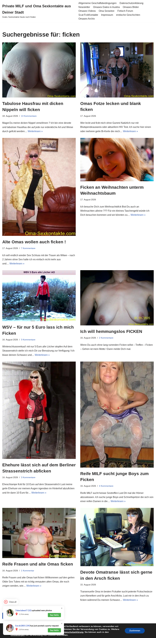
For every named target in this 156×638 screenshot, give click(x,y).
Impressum (107, 15)
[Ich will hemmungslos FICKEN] (117, 297)
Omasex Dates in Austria (106, 7)
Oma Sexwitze (106, 11)
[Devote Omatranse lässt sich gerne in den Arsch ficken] (117, 537)
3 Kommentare (28, 339)
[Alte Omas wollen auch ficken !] (39, 187)
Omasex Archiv (86, 18)
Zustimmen (134, 630)
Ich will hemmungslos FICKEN (111, 331)
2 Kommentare (106, 338)
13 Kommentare (29, 116)
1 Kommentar (27, 570)
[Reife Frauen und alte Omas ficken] (39, 533)
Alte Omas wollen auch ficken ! (34, 242)
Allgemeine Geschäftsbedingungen (97, 3)
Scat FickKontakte (88, 15)
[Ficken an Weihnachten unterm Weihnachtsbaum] (117, 159)
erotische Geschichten (128, 15)
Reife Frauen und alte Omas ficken (37, 564)
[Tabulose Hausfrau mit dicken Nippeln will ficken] (39, 70)
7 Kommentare (28, 248)
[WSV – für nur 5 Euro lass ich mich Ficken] (39, 295)
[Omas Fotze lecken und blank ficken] (117, 69)
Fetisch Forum (125, 11)
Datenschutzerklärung (131, 3)
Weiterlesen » (35, 131)
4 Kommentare (106, 486)
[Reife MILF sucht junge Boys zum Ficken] (117, 415)
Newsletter (84, 7)
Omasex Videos (87, 11)
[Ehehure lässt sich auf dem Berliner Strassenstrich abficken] (39, 410)
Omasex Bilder (131, 7)
